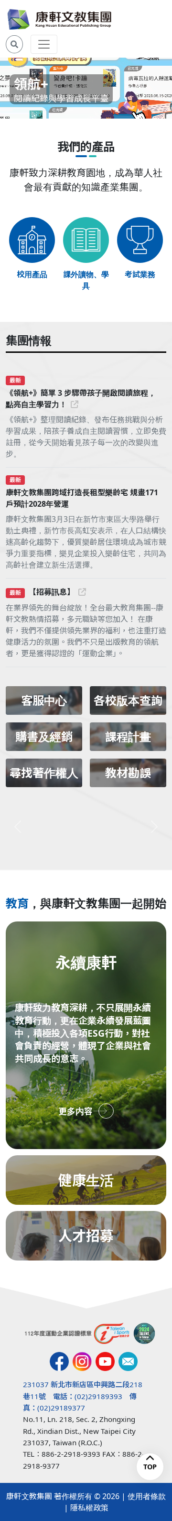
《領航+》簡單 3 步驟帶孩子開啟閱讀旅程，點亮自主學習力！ (81, 399)
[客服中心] (128, 1361)
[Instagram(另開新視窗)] (82, 1361)
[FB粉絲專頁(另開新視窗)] (59, 1361)
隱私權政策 (89, 1507)
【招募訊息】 (52, 592)
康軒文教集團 (29, 1496)
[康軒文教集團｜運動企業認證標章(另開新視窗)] (77, 1333)
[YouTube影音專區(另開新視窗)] (105, 1361)
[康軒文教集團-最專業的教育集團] (59, 19)
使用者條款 (147, 1496)
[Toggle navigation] (44, 44)
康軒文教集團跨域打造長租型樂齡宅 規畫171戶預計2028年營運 (82, 498)
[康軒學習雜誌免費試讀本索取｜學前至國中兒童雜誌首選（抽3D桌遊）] (86, 826)
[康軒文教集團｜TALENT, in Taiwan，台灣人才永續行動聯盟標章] (144, 1333)
